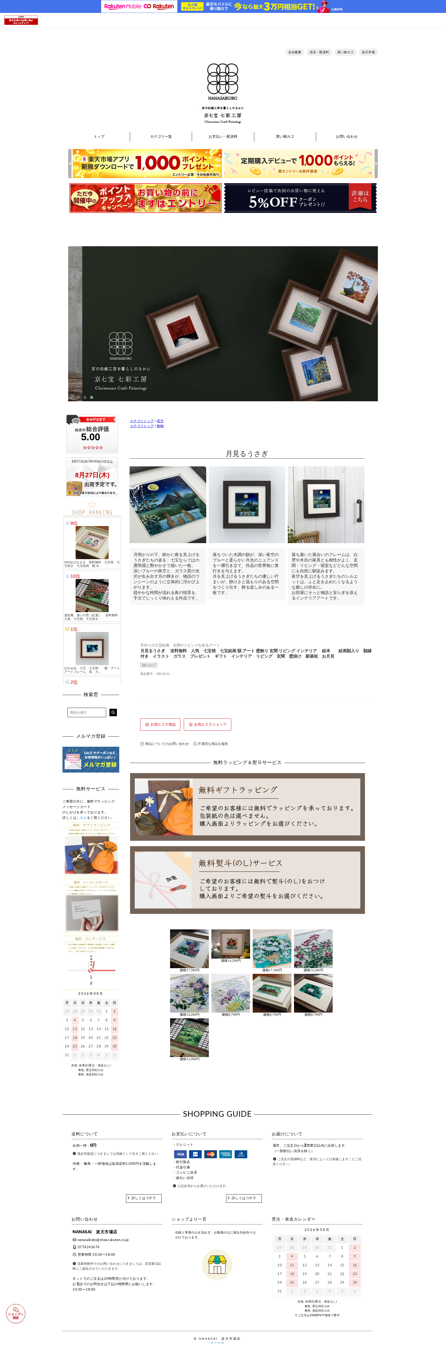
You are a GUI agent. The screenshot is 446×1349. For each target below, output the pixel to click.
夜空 (160, 421)
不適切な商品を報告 (213, 744)
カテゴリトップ (142, 421)
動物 (160, 426)
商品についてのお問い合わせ (167, 744)
